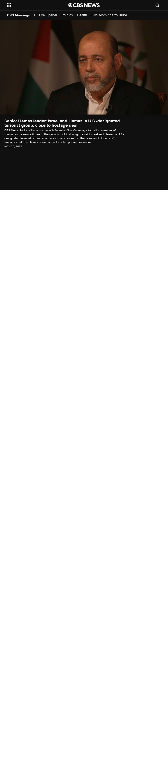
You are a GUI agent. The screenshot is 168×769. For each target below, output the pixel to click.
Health (82, 15)
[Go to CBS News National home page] (84, 5)
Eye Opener (48, 15)
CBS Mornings (18, 15)
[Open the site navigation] (32, 5)
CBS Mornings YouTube (109, 15)
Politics (67, 15)
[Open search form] (157, 5)
